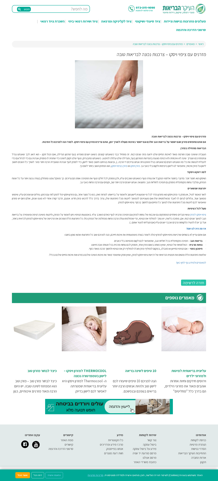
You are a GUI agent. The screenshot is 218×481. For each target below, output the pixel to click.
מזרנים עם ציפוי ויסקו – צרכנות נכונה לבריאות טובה (158, 44)
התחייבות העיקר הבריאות (192, 453)
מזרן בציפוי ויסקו (119, 166)
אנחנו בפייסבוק (114, 449)
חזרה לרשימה (193, 282)
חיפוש (26, 9)
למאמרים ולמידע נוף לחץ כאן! (191, 262)
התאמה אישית (54, 475)
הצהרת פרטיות (198, 444)
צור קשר (151, 440)
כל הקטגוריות (115, 440)
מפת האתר (67, 440)
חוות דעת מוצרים (113, 453)
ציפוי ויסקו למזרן (198, 214)
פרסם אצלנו (149, 458)
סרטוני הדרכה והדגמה (191, 30)
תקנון (203, 462)
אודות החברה (198, 458)
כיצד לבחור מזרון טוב (42, 370)
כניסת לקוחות (198, 440)
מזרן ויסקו (135, 166)
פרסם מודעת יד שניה (144, 453)
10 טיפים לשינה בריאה (140, 370)
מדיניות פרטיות (95, 475)
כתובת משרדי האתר (145, 462)
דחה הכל (38, 475)
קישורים (69, 444)
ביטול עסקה (149, 444)
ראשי (201, 44)
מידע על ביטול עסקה (144, 449)
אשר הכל (23, 475)
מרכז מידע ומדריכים (111, 444)
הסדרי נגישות (198, 449)
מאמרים (190, 44)
